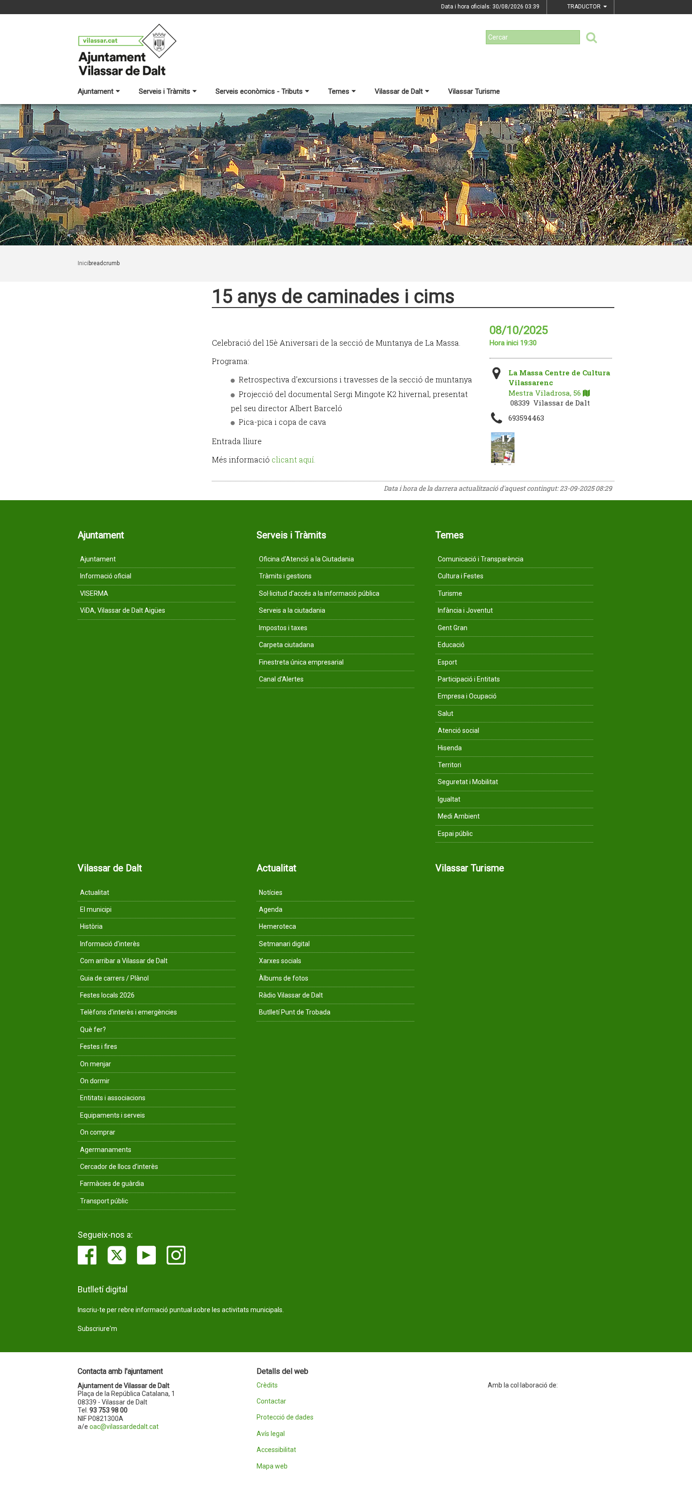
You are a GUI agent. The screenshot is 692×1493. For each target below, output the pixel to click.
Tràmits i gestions (285, 576)
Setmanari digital (284, 944)
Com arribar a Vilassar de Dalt (124, 961)
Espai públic (455, 833)
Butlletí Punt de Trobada (294, 1012)
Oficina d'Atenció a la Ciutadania (306, 559)
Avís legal (271, 1433)
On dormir (95, 1081)
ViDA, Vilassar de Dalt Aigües (122, 610)
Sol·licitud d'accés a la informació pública (319, 593)
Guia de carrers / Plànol (114, 978)
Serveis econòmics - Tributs (259, 91)
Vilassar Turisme (474, 91)
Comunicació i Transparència (480, 559)
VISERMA (94, 593)
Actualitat (94, 892)
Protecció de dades (285, 1417)
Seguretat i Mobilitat (468, 782)
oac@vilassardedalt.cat (124, 1426)
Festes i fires (98, 1046)
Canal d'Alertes (281, 679)
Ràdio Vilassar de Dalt (291, 995)
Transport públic (104, 1201)
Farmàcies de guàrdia (112, 1183)
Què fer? (93, 1029)
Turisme (450, 593)
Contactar (271, 1401)
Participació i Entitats (469, 679)
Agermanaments (105, 1149)
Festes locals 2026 (107, 995)
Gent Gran (452, 628)
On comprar (97, 1132)
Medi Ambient (459, 816)
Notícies (270, 892)
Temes (338, 91)
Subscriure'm (97, 1328)
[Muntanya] (503, 448)
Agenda (270, 909)
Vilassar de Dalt (399, 91)
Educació (451, 645)
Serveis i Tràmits (164, 91)
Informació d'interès (110, 944)
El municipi (96, 909)
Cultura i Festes (460, 576)
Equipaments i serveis (112, 1115)
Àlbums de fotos (283, 978)
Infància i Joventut (465, 610)
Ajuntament (95, 91)
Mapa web (272, 1466)
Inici (83, 263)
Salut (445, 713)
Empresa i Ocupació (467, 696)
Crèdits (267, 1385)
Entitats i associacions (112, 1098)
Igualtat (449, 799)
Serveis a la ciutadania (292, 610)
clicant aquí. (293, 459)
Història (91, 926)
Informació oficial (105, 576)
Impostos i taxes (283, 628)
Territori (449, 765)
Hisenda (450, 748)
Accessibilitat (276, 1449)
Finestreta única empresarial (301, 662)
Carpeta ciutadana (286, 645)
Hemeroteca (277, 926)
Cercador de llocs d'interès (119, 1166)
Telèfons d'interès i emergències (128, 1012)
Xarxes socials (280, 961)
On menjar (95, 1064)
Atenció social (458, 730)
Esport (447, 662)
